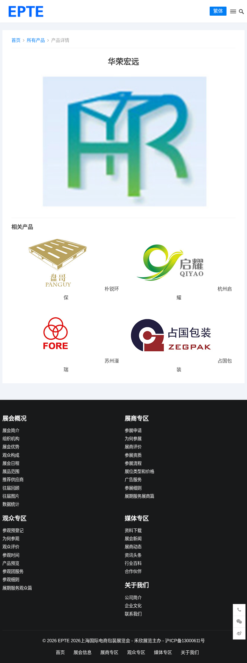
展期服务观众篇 (17, 588)
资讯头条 (133, 555)
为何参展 (133, 438)
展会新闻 (133, 538)
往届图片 (10, 496)
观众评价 (10, 546)
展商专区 (109, 652)
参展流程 (133, 463)
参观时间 (10, 555)
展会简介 (10, 430)
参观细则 (10, 579)
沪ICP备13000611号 (185, 640)
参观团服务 (12, 571)
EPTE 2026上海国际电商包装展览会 (94, 640)
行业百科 (133, 563)
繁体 (218, 11)
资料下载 (133, 530)
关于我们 (190, 652)
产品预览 (10, 563)
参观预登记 (12, 530)
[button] (233, 13)
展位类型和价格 (139, 471)
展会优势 (10, 446)
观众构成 (10, 455)
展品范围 (10, 471)
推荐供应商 (12, 479)
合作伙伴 (133, 571)
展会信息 (82, 652)
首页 (15, 40)
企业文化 (133, 605)
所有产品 (36, 40)
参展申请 (133, 430)
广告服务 (133, 479)
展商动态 (133, 546)
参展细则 (133, 488)
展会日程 (10, 463)
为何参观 (10, 538)
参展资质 (133, 455)
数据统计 (10, 504)
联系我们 (133, 614)
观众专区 (136, 652)
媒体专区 (163, 652)
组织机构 (10, 438)
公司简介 (133, 597)
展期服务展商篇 (139, 496)
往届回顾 (10, 488)
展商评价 (133, 446)
